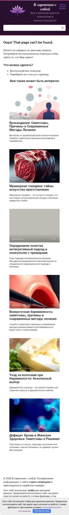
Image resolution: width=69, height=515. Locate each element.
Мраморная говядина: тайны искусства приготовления (31, 187)
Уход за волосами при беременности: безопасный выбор (30, 378)
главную (32, 74)
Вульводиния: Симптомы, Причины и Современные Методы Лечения (29, 126)
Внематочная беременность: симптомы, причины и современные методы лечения (33, 315)
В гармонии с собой (45, 7)
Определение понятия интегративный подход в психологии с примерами (28, 249)
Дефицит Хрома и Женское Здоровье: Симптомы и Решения (34, 437)
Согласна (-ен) (41, 511)
